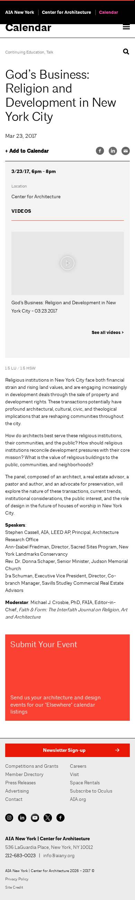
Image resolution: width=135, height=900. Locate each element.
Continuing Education (24, 52)
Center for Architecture (66, 12)
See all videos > (108, 332)
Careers (78, 766)
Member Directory (24, 774)
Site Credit (14, 887)
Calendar (108, 12)
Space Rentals (85, 782)
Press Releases (20, 782)
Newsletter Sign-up (64, 750)
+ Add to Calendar (27, 151)
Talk (49, 52)
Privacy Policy (16, 879)
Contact (13, 799)
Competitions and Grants (31, 766)
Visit (74, 774)
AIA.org (78, 799)
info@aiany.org (59, 855)
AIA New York (19, 12)
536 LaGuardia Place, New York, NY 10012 (49, 847)
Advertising (17, 791)
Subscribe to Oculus (91, 791)
